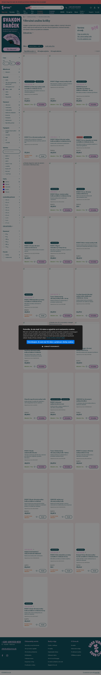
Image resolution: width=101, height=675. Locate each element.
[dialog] (50, 337)
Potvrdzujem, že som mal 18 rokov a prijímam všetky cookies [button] (50, 342)
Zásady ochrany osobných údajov (55, 338)
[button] (50, 346)
